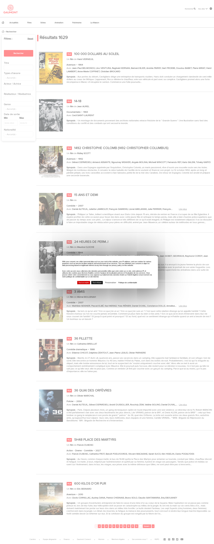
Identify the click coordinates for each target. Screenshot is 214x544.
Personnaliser (110, 283)
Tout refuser (97, 283)
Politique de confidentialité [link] (127, 283)
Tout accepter (83, 283)
